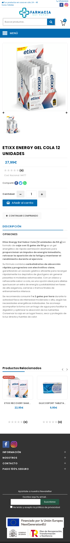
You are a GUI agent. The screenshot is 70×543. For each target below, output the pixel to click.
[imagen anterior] (7, 112)
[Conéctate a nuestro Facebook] (61, 5)
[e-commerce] (35, 12)
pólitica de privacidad (48, 507)
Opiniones (10, 234)
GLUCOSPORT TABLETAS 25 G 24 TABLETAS (53, 403)
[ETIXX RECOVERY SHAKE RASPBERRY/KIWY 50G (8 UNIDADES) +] (18, 384)
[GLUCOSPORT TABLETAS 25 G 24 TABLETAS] (52, 384)
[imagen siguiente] (63, 112)
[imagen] (11, 124)
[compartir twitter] (21, 182)
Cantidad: (9, 194)
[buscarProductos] (51, 22)
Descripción (12, 226)
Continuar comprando (23, 215)
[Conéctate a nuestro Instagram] (66, 5)
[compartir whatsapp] (25, 182)
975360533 (63, 1)
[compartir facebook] (16, 182)
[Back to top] (66, 537)
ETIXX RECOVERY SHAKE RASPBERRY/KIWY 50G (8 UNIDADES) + (18, 403)
